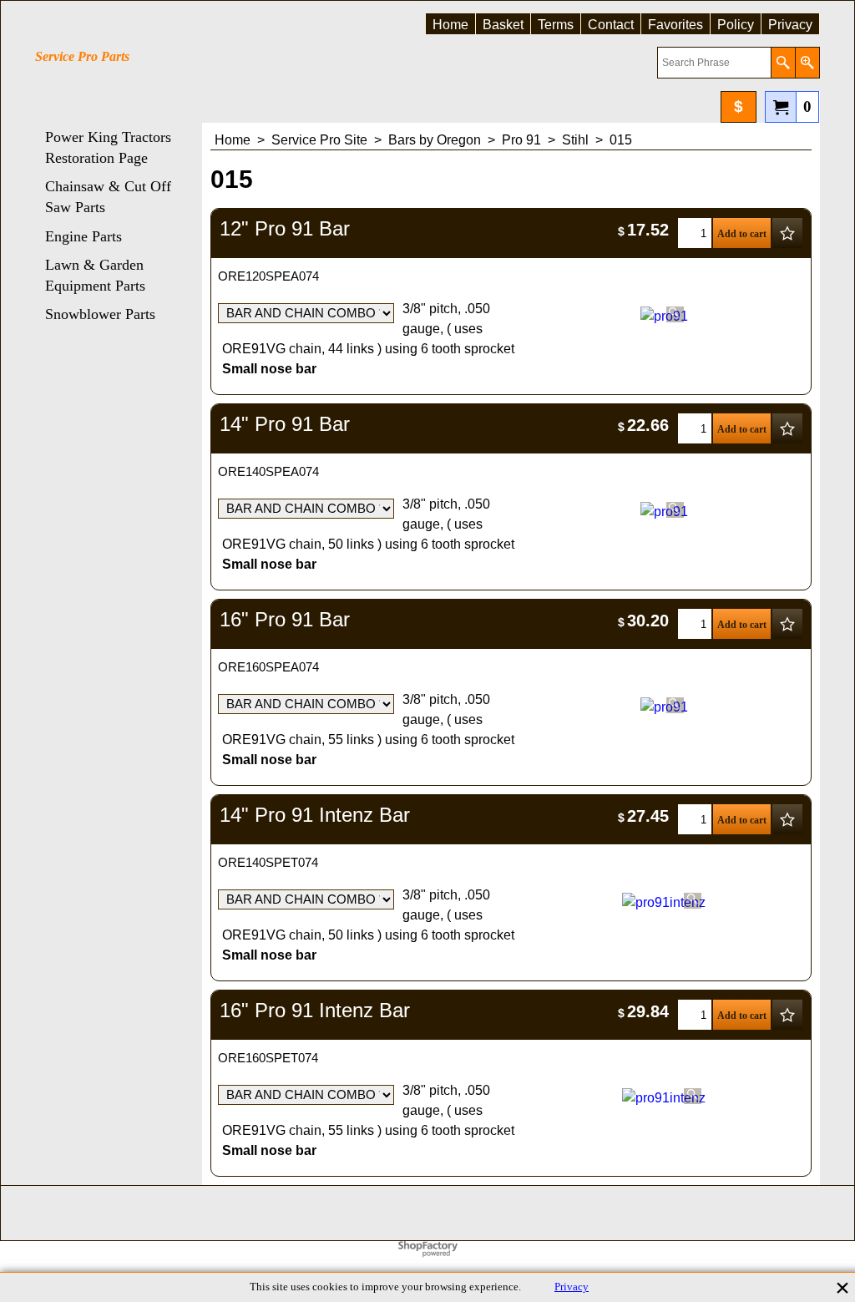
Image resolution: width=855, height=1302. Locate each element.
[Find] (783, 63)
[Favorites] (787, 233)
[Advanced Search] (807, 63)
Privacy (571, 1287)
